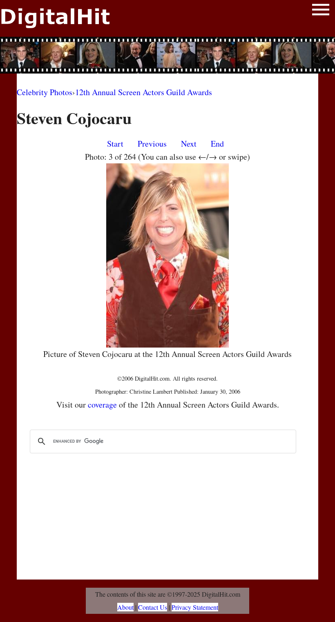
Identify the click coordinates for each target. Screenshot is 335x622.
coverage (102, 404)
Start (115, 143)
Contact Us (152, 607)
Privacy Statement (195, 607)
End (217, 143)
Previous (152, 143)
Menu (320, 11)
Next (189, 143)
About (125, 607)
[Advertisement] (167, 55)
